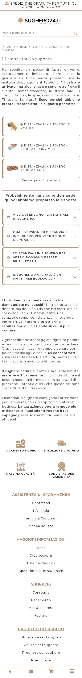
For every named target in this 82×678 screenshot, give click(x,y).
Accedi (41, 548)
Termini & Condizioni (41, 518)
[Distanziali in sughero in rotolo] (12, 126)
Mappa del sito (41, 526)
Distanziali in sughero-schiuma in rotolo (44, 147)
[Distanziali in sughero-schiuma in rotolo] (12, 147)
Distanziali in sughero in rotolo (45, 126)
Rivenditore (41, 660)
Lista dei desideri (41, 563)
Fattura (41, 615)
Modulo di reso (41, 608)
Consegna (41, 592)
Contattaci (41, 503)
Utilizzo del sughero (41, 645)
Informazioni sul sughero (41, 637)
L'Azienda (41, 511)
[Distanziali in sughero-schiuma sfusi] (12, 168)
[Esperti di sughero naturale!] (41, 21)
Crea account (41, 555)
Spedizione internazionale (41, 571)
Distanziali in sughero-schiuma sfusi (44, 168)
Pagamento (41, 600)
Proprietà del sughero (41, 652)
